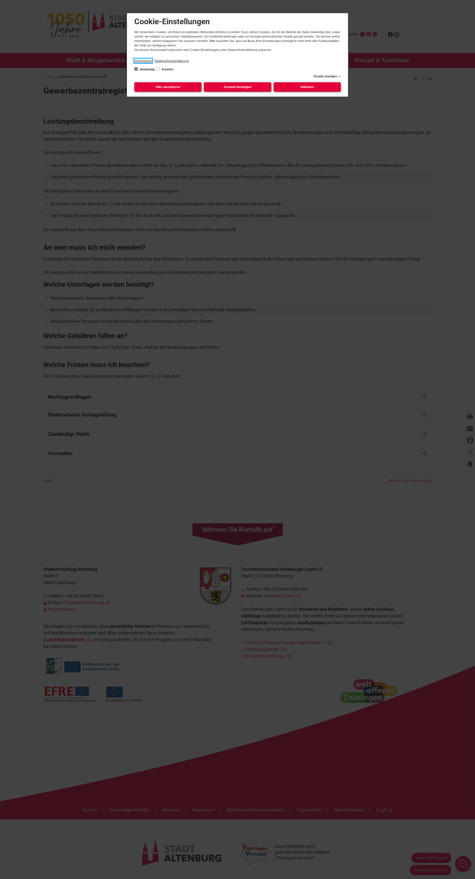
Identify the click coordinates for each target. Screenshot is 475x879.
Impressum (143, 61)
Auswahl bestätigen (237, 87)
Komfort (167, 69)
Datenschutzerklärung (171, 61)
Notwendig (147, 69)
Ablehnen (307, 87)
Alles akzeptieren (168, 87)
